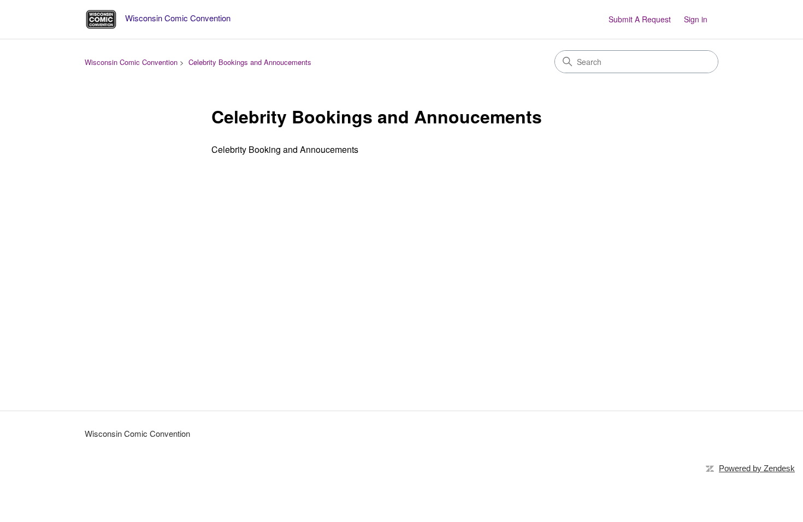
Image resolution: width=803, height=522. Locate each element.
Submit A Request (640, 19)
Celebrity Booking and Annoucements (284, 149)
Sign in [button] (695, 19)
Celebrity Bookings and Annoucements (249, 62)
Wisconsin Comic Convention (131, 62)
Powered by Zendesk (757, 468)
